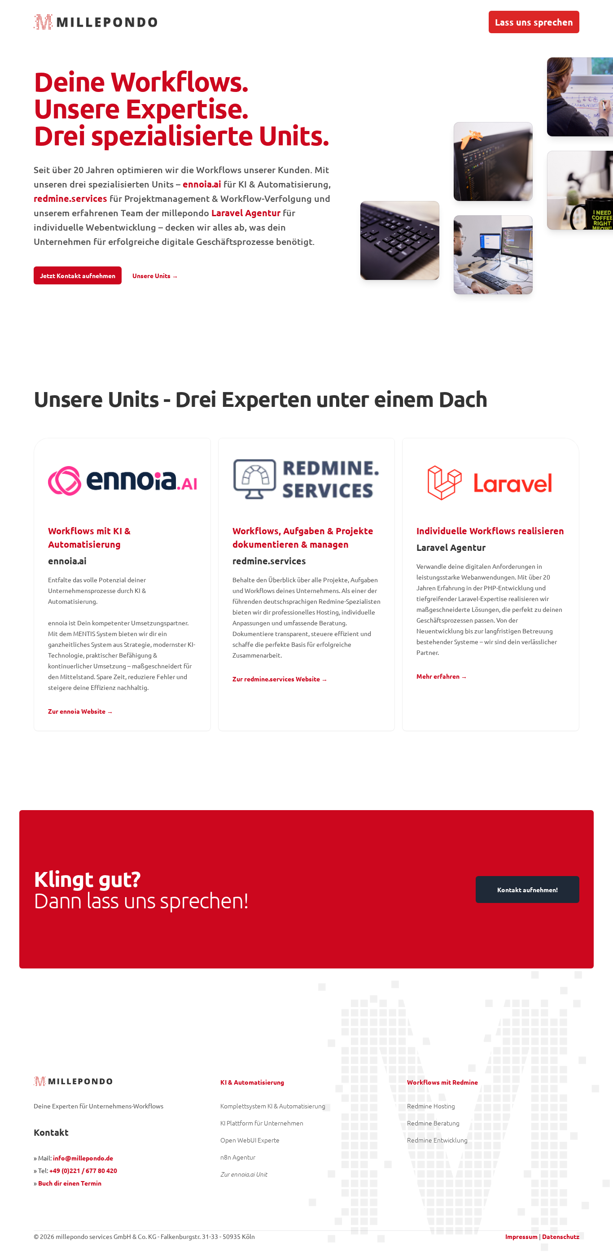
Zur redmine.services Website (280, 679)
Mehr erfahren (441, 676)
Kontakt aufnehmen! (527, 889)
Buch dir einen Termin (69, 1183)
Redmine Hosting (431, 1105)
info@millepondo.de (83, 1158)
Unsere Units (155, 275)
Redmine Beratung (433, 1122)
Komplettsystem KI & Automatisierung (272, 1105)
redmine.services (70, 198)
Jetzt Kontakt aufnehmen (77, 275)
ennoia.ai (202, 184)
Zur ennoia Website (80, 711)
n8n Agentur (237, 1156)
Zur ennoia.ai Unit (243, 1174)
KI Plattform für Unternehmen (261, 1122)
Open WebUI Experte (250, 1139)
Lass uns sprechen (534, 22)
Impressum (521, 1236)
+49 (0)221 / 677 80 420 (83, 1170)
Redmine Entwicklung (437, 1139)
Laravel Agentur (245, 212)
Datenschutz (560, 1236)
